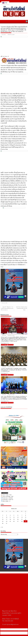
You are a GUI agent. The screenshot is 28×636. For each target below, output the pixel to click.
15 (25, 517)
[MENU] (27, 21)
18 (10, 519)
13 (17, 517)
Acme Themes (14, 633)
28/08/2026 (4, 335)
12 (13, 517)
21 (21, 519)
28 (21, 521)
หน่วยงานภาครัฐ (4, 302)
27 (17, 521)
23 (2, 521)
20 (17, 519)
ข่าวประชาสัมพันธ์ (4, 344)
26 (13, 521)
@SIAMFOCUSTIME (11, 34)
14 (21, 517)
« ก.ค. (2, 527)
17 (6, 519)
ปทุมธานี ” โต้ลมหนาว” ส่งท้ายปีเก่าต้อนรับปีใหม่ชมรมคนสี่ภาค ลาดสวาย (7, 308)
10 (6, 517)
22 (25, 519)
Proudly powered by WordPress (8, 632)
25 (10, 521)
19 (13, 519)
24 (6, 521)
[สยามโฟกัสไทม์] (2, 21)
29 (25, 521)
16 (2, 519)
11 (10, 517)
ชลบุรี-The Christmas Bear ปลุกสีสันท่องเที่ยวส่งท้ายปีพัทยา (21, 308)
